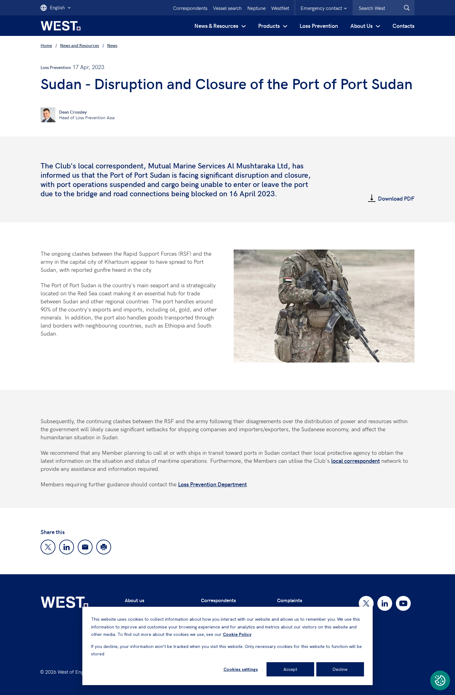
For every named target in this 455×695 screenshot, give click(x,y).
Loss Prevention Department (212, 484)
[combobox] (383, 7)
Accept (290, 669)
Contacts (403, 25)
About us (134, 600)
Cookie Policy (237, 634)
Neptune (256, 7)
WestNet (280, 7)
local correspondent (355, 460)
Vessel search (227, 7)
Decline (340, 669)
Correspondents (190, 7)
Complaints (289, 600)
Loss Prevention (319, 25)
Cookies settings (240, 669)
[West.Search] (406, 7)
